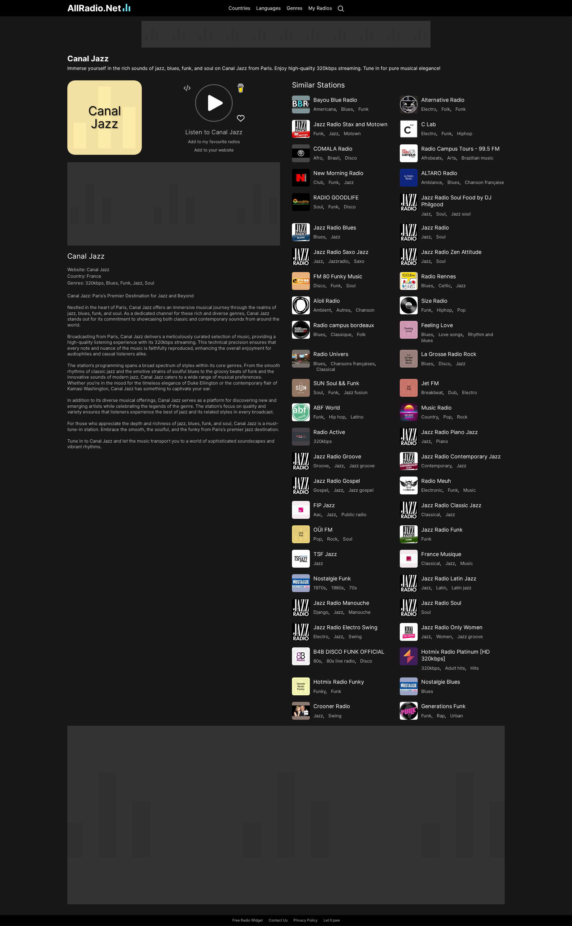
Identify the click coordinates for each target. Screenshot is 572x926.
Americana (324, 109)
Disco (351, 158)
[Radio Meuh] (409, 485)
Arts (451, 158)
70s (353, 588)
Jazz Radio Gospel (336, 481)
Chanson (365, 310)
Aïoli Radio (326, 301)
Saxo (359, 261)
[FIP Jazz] (301, 510)
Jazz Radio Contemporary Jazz (461, 456)
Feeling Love (437, 325)
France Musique (441, 554)
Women (444, 636)
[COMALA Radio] (301, 153)
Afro (317, 158)
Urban (456, 716)
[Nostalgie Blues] (409, 686)
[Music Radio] (409, 412)
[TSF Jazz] (301, 559)
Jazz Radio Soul (441, 603)
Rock (462, 417)
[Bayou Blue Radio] (301, 104)
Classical (325, 369)
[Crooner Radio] (301, 711)
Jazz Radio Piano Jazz (449, 432)
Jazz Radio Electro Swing (345, 627)
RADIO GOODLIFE (336, 197)
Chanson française (484, 182)
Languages (268, 8)
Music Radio (436, 408)
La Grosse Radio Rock (448, 354)
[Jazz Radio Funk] (409, 534)
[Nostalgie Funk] (301, 583)
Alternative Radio (442, 100)
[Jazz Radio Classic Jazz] (409, 510)
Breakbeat (432, 392)
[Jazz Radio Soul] (409, 607)
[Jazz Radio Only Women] (409, 632)
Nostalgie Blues (440, 682)
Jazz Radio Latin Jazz (448, 578)
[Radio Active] (301, 437)
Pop (461, 310)
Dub (452, 392)
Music (469, 490)
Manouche (360, 612)
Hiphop (464, 133)
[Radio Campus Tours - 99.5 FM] (409, 153)
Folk (446, 109)
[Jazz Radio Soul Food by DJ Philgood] (409, 202)
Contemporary (436, 466)
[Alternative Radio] (409, 104)
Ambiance (431, 182)
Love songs (451, 334)
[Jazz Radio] (409, 232)
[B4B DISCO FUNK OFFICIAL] (301, 656)
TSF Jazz (325, 554)
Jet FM (430, 383)
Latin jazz (461, 588)
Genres (294, 8)
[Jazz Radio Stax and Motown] (301, 129)
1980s (337, 588)
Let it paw (332, 920)
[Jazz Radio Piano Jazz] (409, 437)
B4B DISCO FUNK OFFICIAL (348, 652)
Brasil (334, 158)
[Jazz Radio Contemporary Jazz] (409, 461)
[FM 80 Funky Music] (301, 281)
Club (318, 182)
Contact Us (278, 920)
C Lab (428, 124)
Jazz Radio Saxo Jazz (341, 252)
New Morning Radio (338, 173)
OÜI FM (322, 530)
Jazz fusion (356, 392)
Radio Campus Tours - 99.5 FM (460, 149)
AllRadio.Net (94, 8)
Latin (441, 588)
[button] (214, 103)
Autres (343, 310)
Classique (341, 334)
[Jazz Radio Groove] (301, 461)
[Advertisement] (39, 110)
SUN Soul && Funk (336, 383)
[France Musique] (409, 559)
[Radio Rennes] (409, 281)
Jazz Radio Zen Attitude (451, 252)
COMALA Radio (332, 149)
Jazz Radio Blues (334, 227)
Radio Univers (330, 354)
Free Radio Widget (247, 920)
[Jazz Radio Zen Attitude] (409, 257)
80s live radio (341, 661)
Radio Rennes (438, 276)
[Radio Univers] (301, 359)
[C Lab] (409, 129)
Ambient (322, 310)
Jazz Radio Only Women (452, 627)
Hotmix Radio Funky (338, 682)
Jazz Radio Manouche (341, 603)
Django (320, 612)
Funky (319, 691)
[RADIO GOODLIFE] (301, 202)
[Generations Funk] (409, 711)
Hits (474, 668)
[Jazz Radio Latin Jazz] (409, 583)
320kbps (94, 283)
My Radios (320, 8)
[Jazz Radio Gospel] (301, 485)
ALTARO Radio (439, 173)
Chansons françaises (353, 363)
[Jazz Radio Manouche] (301, 607)
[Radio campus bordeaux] (301, 330)
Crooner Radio (331, 706)
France (94, 276)
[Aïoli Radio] (301, 305)
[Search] (341, 8)
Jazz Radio (435, 227)
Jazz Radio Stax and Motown (350, 124)
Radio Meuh (436, 481)
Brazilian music (477, 158)
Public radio (353, 514)
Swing (355, 636)
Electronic (431, 490)
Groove (321, 466)
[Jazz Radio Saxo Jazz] (301, 257)
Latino (357, 417)
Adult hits (455, 668)
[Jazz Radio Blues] (301, 232)
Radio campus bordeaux (343, 325)
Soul (149, 283)
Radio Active (329, 432)
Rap (441, 716)
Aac (317, 514)
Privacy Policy (305, 920)
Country (429, 417)
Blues (112, 283)
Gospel (320, 490)
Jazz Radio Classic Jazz (451, 505)
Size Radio (434, 301)
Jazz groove (362, 466)
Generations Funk (443, 706)
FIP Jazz (324, 505)
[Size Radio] (409, 305)
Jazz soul (461, 214)
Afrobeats (431, 158)
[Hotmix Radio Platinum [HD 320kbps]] (409, 656)
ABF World (326, 408)
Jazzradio (338, 261)
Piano (442, 441)
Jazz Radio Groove (337, 456)
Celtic (445, 285)
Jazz (137, 283)
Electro (428, 109)
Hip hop (337, 417)
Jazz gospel (361, 490)
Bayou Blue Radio (335, 100)
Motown (352, 133)
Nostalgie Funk (332, 578)
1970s (319, 588)
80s (317, 661)
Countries (239, 8)
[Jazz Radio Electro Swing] (301, 632)
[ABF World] (301, 412)
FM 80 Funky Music (337, 276)
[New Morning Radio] (301, 178)
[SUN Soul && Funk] (301, 388)
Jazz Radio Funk (442, 530)
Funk (125, 283)
